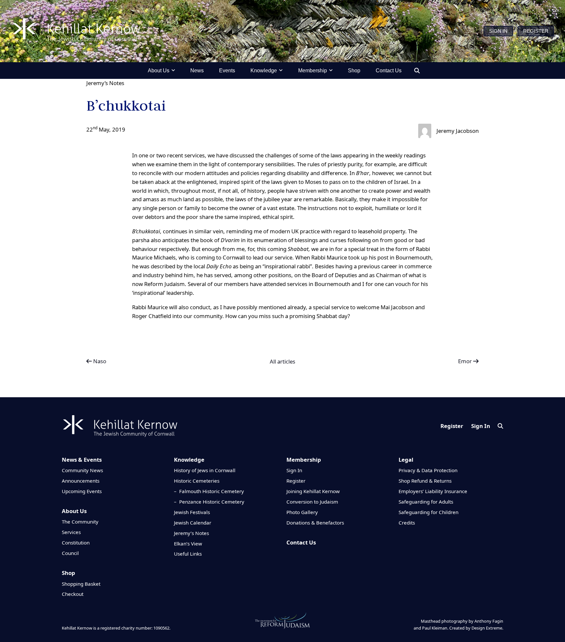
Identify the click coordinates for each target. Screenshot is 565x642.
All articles (282, 361)
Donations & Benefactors (315, 522)
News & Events (82, 459)
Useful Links (188, 553)
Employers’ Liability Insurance (433, 491)
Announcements (80, 480)
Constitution (76, 542)
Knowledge (189, 459)
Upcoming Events (82, 491)
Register (451, 426)
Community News (82, 470)
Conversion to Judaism (312, 501)
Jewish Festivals (192, 512)
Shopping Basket (81, 583)
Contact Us (301, 542)
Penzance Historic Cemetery (211, 501)
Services (71, 532)
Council (70, 553)
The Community (80, 521)
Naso (99, 361)
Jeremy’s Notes (105, 83)
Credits (407, 522)
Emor (465, 361)
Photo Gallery (302, 512)
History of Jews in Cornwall (204, 470)
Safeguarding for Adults (426, 501)
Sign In (480, 426)
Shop (68, 573)
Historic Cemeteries (196, 480)
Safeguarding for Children (428, 512)
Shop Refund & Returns (425, 480)
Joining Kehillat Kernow (313, 491)
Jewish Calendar (192, 522)
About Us (74, 511)
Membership (303, 459)
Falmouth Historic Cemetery (211, 491)
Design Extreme (486, 628)
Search (500, 426)
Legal (406, 459)
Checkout (72, 594)
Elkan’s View (188, 543)
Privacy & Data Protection (428, 470)
